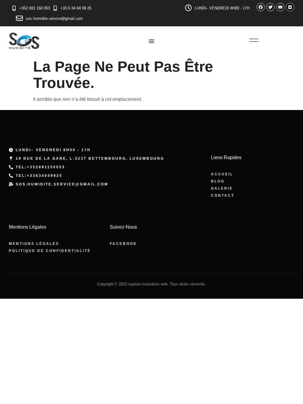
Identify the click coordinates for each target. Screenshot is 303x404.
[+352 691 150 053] (14, 8)
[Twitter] (270, 7)
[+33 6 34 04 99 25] (55, 8)
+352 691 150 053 (34, 8)
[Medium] (290, 7)
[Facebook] (261, 7)
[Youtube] (280, 7)
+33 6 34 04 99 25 (75, 8)
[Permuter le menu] (151, 41)
